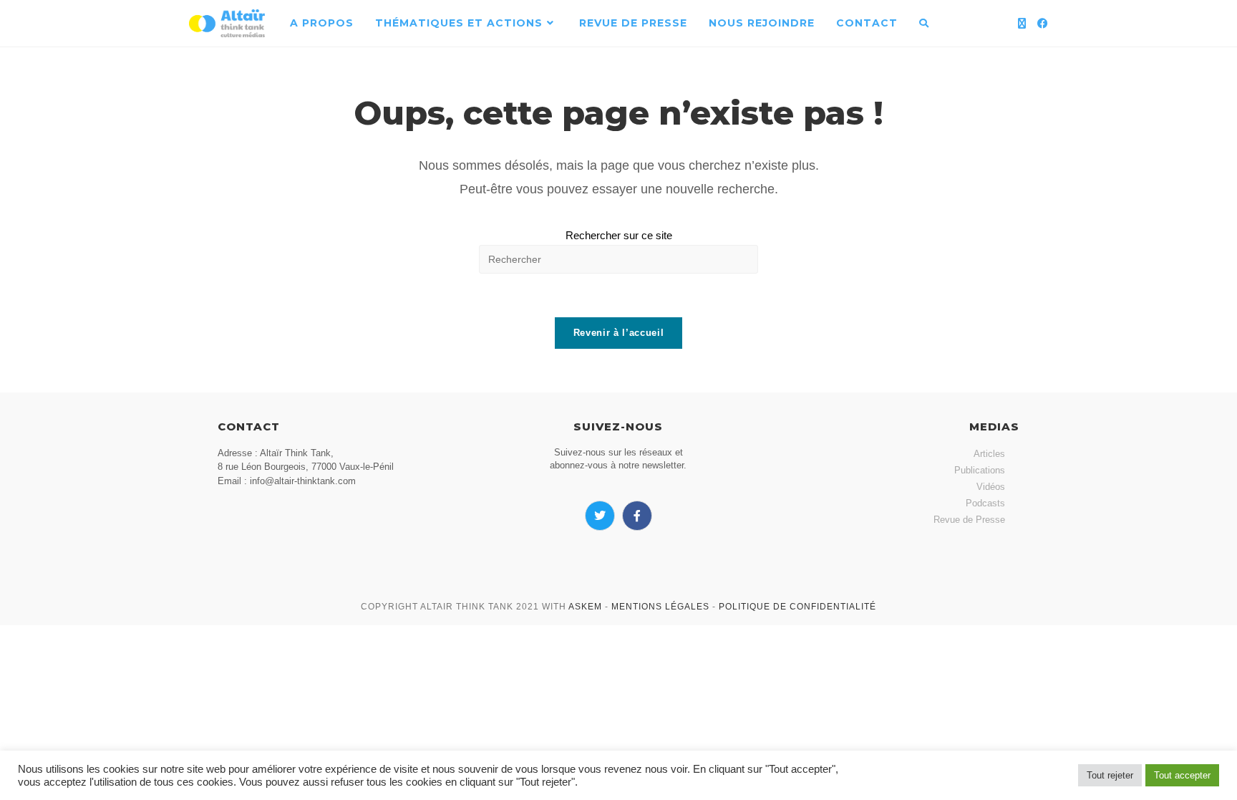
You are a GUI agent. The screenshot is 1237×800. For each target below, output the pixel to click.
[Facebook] (1043, 23)
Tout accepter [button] (1182, 775)
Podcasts (985, 503)
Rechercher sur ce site (619, 235)
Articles (989, 453)
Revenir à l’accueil (618, 332)
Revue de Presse (969, 519)
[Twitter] (600, 516)
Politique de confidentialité (797, 607)
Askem (585, 607)
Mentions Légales (660, 607)
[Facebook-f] (637, 516)
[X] (1022, 23)
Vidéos (990, 486)
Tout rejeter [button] (1110, 775)
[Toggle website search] (923, 23)
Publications (979, 470)
